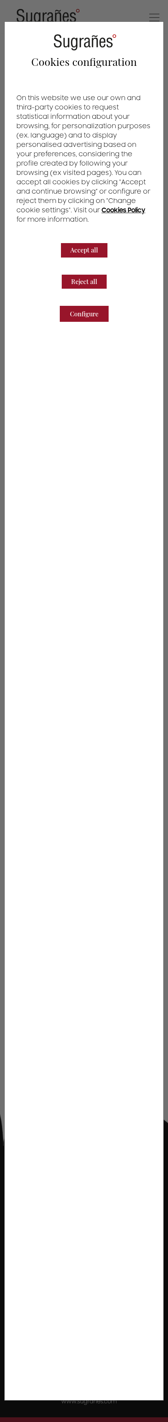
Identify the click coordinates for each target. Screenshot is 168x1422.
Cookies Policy (123, 210)
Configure (84, 314)
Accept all (84, 250)
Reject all (84, 281)
